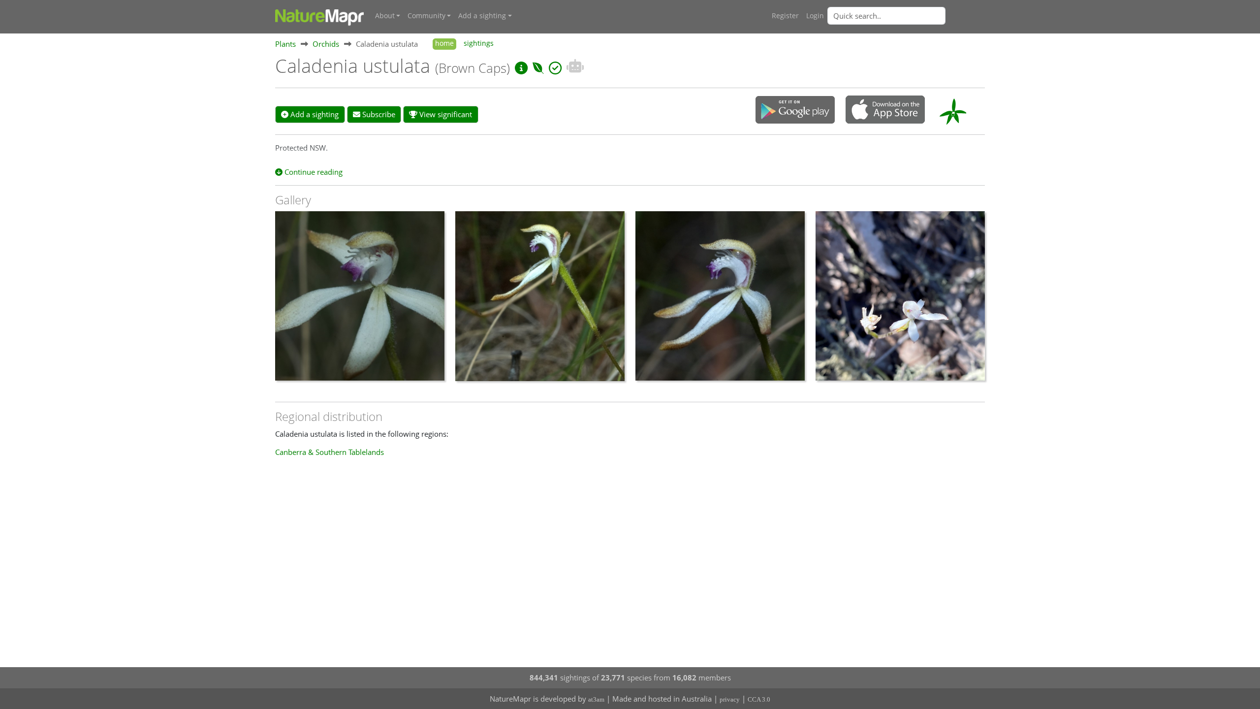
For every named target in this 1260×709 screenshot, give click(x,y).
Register (785, 15)
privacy (730, 699)
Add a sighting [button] (482, 15)
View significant (444, 114)
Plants (285, 44)
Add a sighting (313, 114)
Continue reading (313, 172)
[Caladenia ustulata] (359, 300)
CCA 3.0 (759, 699)
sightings (479, 43)
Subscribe (377, 114)
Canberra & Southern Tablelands (329, 452)
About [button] (385, 15)
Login (815, 15)
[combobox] (906, 16)
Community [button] (426, 15)
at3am (596, 699)
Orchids (326, 44)
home (444, 43)
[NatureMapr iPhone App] (885, 110)
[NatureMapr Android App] (795, 111)
